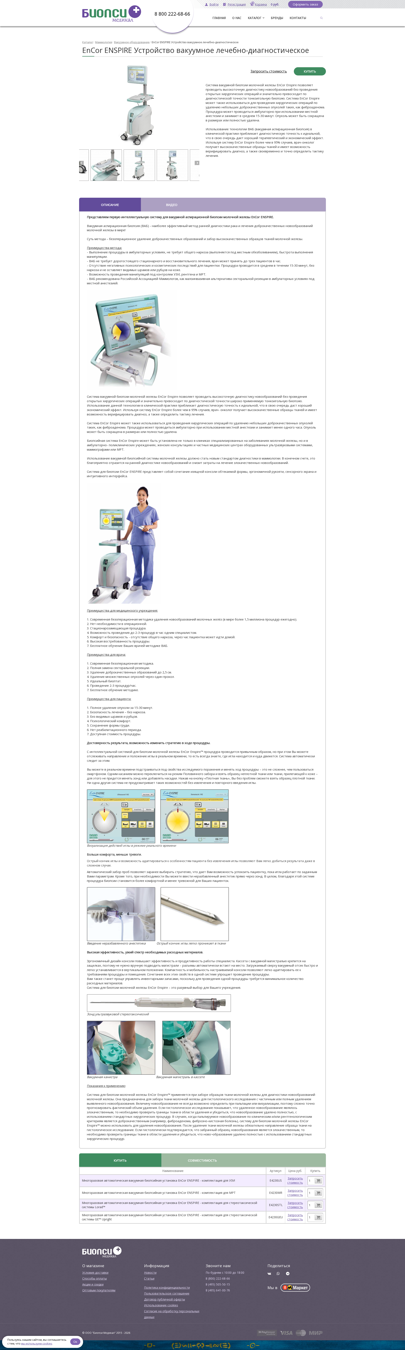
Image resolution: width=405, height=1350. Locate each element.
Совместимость (202, 1160)
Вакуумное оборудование (132, 42)
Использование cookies (161, 1305)
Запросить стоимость (269, 71)
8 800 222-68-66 (172, 14)
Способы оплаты (94, 1278)
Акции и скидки (93, 1284)
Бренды (277, 18)
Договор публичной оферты (164, 1299)
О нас (236, 18)
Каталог (254, 18)
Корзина (261, 4)
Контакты (298, 18)
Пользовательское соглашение (166, 1293)
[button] (81, 163)
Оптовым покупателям (98, 1290)
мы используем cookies (36, 1343)
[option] (139, 105)
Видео (171, 205)
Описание (110, 205)
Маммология (103, 42)
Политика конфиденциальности (167, 1288)
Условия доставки (95, 1273)
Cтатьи (149, 1278)
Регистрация (237, 4)
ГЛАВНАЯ (219, 18)
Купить (310, 71)
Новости (150, 1273)
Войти (214, 4)
